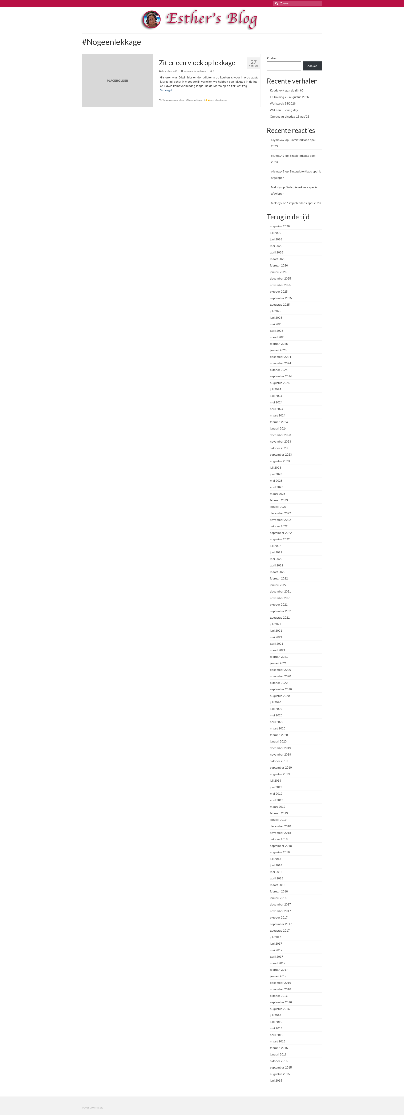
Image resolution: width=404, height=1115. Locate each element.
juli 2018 (275, 858)
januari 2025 (278, 350)
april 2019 (276, 800)
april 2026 (276, 252)
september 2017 (281, 924)
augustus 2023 (280, 461)
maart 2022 (277, 572)
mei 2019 (276, 793)
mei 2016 (276, 1028)
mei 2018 (276, 872)
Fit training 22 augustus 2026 (289, 97)
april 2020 (276, 722)
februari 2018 (279, 891)
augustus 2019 (280, 774)
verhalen (201, 71)
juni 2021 (276, 630)
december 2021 (280, 591)
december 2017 (280, 904)
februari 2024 (279, 422)
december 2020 (280, 669)
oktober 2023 (279, 448)
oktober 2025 (279, 291)
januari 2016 (278, 1054)
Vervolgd (166, 90)
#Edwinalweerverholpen (173, 100)
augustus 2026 (280, 226)
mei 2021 (276, 637)
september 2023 (281, 454)
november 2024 (280, 363)
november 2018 (280, 832)
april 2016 (276, 1035)
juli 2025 (275, 311)
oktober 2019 (279, 761)
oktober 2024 (279, 369)
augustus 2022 (280, 539)
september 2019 (281, 767)
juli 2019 (275, 780)
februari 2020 (279, 735)
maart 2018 (277, 885)
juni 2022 (276, 552)
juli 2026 (275, 233)
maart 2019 (277, 806)
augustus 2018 (280, 852)
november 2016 (280, 989)
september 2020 (281, 689)
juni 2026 (276, 239)
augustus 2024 (280, 382)
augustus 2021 (280, 617)
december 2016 (280, 982)
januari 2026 (278, 272)
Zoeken (272, 58)
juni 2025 (276, 317)
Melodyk (276, 203)
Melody (276, 187)
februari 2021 (279, 656)
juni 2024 (276, 396)
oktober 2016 (279, 995)
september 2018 (281, 845)
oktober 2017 (279, 917)
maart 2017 (277, 963)
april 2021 (276, 643)
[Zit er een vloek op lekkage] (117, 80)
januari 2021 (278, 663)
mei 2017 (276, 950)
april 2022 (276, 565)
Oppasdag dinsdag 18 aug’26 (289, 116)
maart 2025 (277, 337)
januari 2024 (278, 428)
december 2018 (280, 826)
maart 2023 (277, 493)
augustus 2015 (280, 1074)
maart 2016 (277, 1041)
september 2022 (281, 532)
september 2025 (281, 298)
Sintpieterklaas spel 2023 (304, 203)
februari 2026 (279, 265)
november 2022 (280, 519)
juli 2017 (275, 937)
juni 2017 (276, 943)
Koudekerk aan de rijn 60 (286, 90)
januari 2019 (278, 819)
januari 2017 (278, 976)
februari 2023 (279, 500)
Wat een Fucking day (284, 110)
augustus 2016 (280, 1008)
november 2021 (280, 598)
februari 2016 (279, 1048)
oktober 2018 (279, 839)
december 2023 (280, 435)
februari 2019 (279, 813)
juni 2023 (276, 474)
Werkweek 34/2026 (283, 103)
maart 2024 (277, 415)
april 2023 (276, 487)
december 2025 (280, 278)
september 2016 (281, 1002)
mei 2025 (276, 324)
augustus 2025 (280, 304)
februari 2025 (279, 343)
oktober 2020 (279, 682)
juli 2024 (275, 389)
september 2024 (281, 376)
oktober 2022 (279, 526)
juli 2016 (275, 1015)
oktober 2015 (279, 1061)
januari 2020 (278, 741)
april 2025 (276, 330)
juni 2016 (276, 1022)
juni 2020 (276, 709)
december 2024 (280, 356)
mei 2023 (276, 480)
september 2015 (281, 1067)
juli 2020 (275, 702)
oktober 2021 (279, 604)
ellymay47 (172, 71)
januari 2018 (278, 898)
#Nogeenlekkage (194, 100)
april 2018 (276, 878)
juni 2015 (276, 1080)
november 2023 (280, 441)
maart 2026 (277, 259)
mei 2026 (276, 246)
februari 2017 (279, 969)
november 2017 (280, 911)
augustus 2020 (280, 695)
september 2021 (281, 611)
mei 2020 (276, 715)
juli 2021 (275, 624)
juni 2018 (276, 865)
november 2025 (280, 285)
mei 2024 (276, 402)
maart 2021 (277, 650)
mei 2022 (276, 559)
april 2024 (276, 409)
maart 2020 (277, 728)
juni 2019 (276, 787)
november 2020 (280, 676)
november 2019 (280, 754)
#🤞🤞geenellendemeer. (215, 100)
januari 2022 (278, 585)
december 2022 (280, 513)
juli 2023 (275, 467)
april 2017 (276, 956)
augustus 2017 (280, 930)
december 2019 (280, 748)
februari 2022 (279, 578)
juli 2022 (275, 546)
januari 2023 (278, 506)
